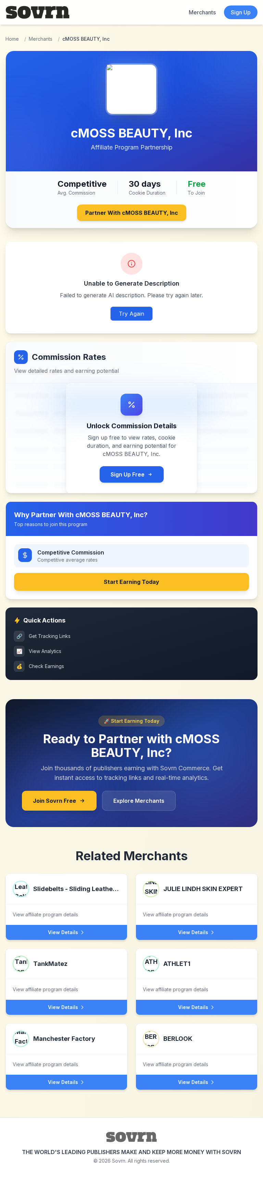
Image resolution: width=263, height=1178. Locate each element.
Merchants (202, 12)
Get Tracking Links (43, 636)
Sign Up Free (128, 474)
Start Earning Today (131, 581)
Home (12, 39)
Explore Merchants (138, 800)
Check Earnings (40, 666)
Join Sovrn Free (54, 800)
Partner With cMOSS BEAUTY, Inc (131, 212)
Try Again (131, 313)
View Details (63, 932)
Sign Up (241, 12)
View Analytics (39, 651)
